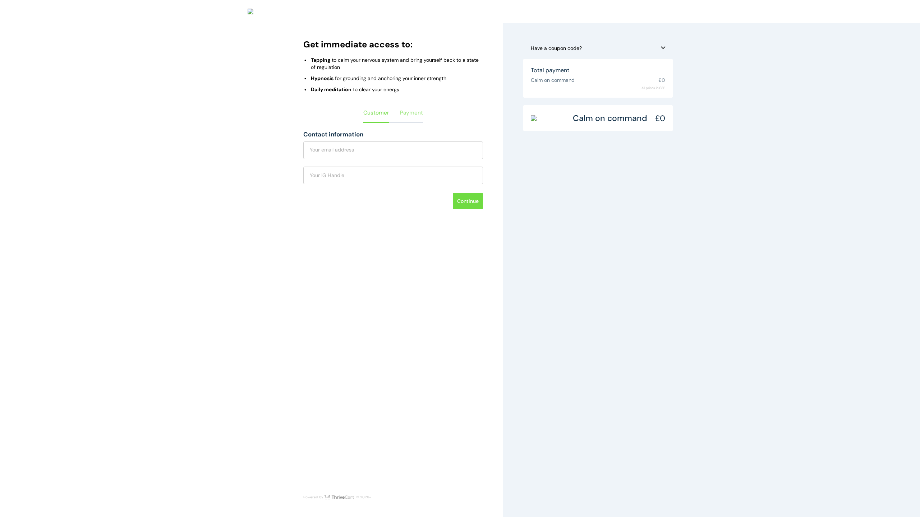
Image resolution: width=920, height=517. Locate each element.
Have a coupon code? (556, 48)
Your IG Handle (327, 175)
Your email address (332, 149)
